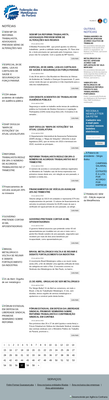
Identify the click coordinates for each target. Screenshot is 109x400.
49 (50, 360)
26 (67, 350)
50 (56, 360)
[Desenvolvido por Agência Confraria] (88, 397)
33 (33, 355)
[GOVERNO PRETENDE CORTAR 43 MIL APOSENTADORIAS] (13, 221)
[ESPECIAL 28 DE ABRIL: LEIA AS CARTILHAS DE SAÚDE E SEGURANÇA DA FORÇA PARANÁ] (13, 73)
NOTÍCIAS (55, 13)
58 (27, 365)
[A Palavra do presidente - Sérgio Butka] (95, 156)
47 (39, 360)
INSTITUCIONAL (58, 2)
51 (62, 360)
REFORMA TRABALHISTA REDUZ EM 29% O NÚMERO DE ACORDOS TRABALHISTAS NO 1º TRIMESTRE (53, 159)
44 (22, 360)
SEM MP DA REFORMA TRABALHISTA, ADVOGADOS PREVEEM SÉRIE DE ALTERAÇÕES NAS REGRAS (49, 37)
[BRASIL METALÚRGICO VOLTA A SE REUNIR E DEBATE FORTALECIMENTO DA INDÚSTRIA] (13, 257)
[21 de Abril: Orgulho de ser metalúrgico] (13, 280)
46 (33, 360)
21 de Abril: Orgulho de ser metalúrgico (54, 281)
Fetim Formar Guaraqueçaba (20, 385)
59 (33, 365)
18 (22, 350)
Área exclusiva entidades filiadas (52, 385)
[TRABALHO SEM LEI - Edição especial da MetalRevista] (95, 197)
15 (5, 350)
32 (27, 355)
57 (23, 365)
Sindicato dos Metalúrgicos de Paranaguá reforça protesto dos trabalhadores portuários (93, 88)
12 (61, 345)
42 (10, 360)
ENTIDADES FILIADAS (91, 2)
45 (27, 360)
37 (56, 355)
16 (10, 350)
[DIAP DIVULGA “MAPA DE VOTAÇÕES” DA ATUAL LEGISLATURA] (13, 129)
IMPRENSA (97, 15)
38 (62, 355)
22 (45, 350)
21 (39, 350)
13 (67, 345)
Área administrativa (54, 388)
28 (5, 355)
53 (73, 360)
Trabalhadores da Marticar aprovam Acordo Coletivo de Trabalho (94, 39)
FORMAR (94, 13)
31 (22, 355)
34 (39, 355)
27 (73, 350)
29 (10, 355)
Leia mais (74, 58)
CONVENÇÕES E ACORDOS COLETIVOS (68, 4)
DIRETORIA (73, 2)
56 (16, 365)
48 (45, 360)
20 (33, 350)
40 (73, 355)
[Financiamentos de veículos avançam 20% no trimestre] (13, 190)
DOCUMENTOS (80, 13)
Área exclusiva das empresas (86, 385)
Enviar (100, 143)
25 (62, 350)
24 (56, 350)
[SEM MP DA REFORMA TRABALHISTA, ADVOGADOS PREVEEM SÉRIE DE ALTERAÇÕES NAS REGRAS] (13, 41)
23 (50, 350)
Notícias (9, 26)
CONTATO (93, 4)
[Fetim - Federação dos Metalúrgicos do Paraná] (19, 10)
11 (56, 345)
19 (27, 350)
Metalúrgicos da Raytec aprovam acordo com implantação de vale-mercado (94, 63)
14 (73, 345)
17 (16, 350)
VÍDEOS (67, 13)
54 (5, 365)
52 (67, 360)
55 (10, 365)
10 (50, 345)
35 (45, 355)
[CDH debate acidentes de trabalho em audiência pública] (13, 98)
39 (67, 355)
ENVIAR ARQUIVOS (81, 15)
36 (50, 355)
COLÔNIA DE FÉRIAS (60, 15)
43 (16, 360)
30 (16, 355)
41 (5, 360)
